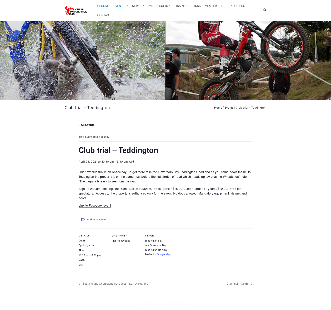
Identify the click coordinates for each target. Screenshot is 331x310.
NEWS (136, 6)
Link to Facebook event (95, 205)
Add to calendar (96, 219)
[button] (126, 5)
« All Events (86, 125)
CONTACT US (106, 15)
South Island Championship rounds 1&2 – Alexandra (115, 283)
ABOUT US (238, 6)
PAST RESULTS (158, 6)
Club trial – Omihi (238, 283)
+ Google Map (162, 254)
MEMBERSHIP (214, 6)
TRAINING (182, 6)
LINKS (197, 6)
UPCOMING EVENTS (110, 6)
